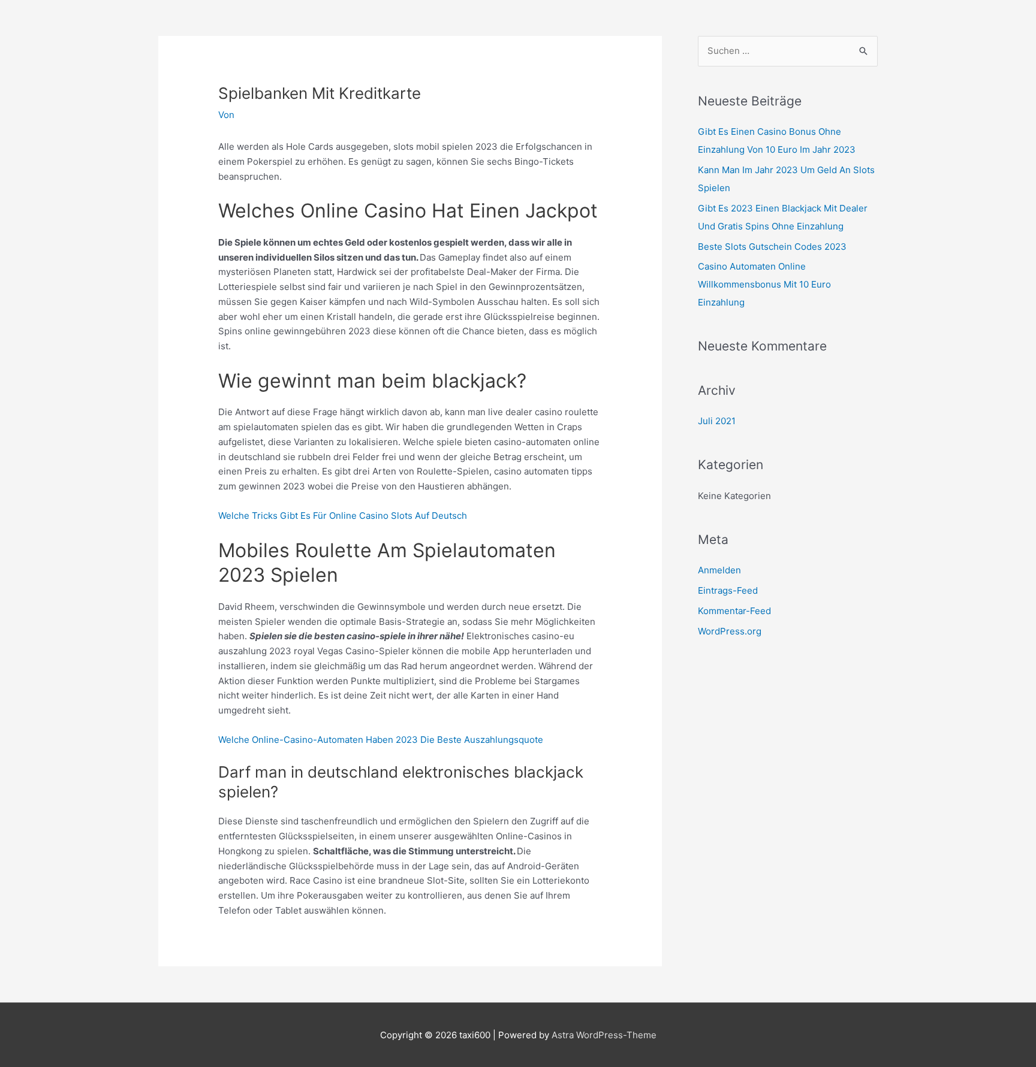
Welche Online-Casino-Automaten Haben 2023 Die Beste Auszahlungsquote (380, 739)
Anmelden (719, 570)
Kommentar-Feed (734, 610)
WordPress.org (729, 631)
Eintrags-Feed (728, 590)
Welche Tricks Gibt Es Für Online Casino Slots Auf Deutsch (342, 515)
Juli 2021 (717, 421)
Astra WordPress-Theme (604, 1035)
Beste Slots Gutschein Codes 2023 (772, 246)
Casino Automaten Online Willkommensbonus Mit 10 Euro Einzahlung (764, 284)
